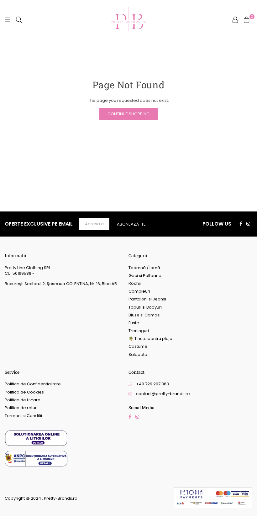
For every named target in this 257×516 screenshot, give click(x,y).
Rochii (134, 283)
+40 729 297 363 (152, 384)
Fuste (133, 323)
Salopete (137, 354)
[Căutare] (19, 19)
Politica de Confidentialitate (33, 384)
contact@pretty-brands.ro (163, 394)
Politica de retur (21, 408)
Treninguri (138, 331)
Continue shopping (128, 114)
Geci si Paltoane (144, 276)
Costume (137, 346)
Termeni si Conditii (23, 416)
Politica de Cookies (24, 392)
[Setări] (235, 19)
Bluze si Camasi (144, 315)
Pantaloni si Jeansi (147, 299)
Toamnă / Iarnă (144, 268)
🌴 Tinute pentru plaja (150, 338)
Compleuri (139, 291)
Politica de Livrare (22, 400)
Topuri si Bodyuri (145, 307)
